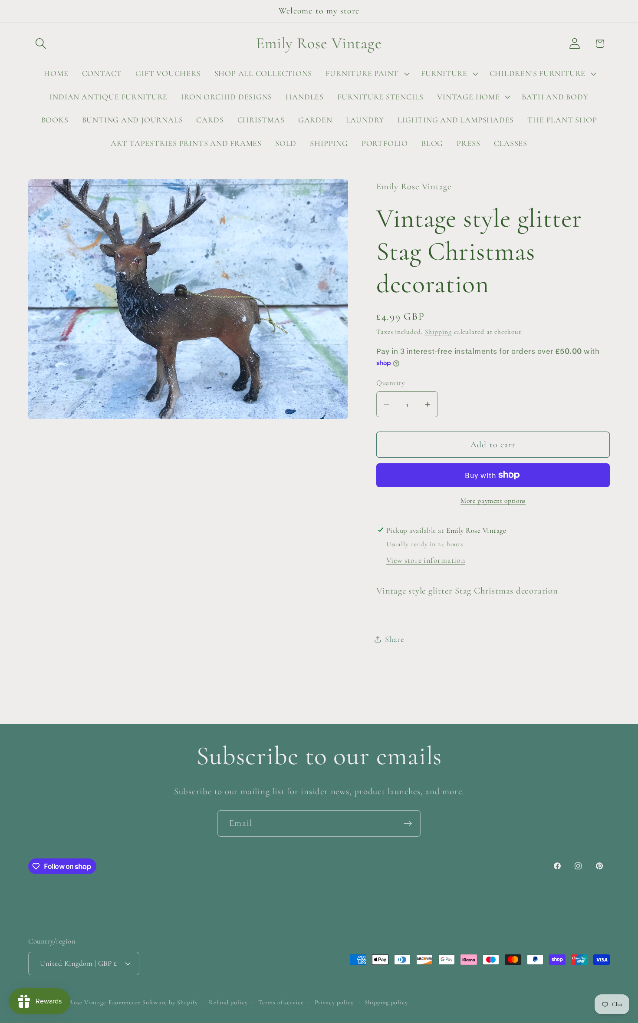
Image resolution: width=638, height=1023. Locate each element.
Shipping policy (386, 1002)
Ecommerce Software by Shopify (153, 1002)
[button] (40, 43)
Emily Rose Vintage (78, 1002)
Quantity (390, 382)
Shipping (438, 331)
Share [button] (394, 639)
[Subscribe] (407, 823)
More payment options (493, 501)
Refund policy (228, 1002)
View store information (425, 560)
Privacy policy (334, 1002)
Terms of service (281, 1002)
